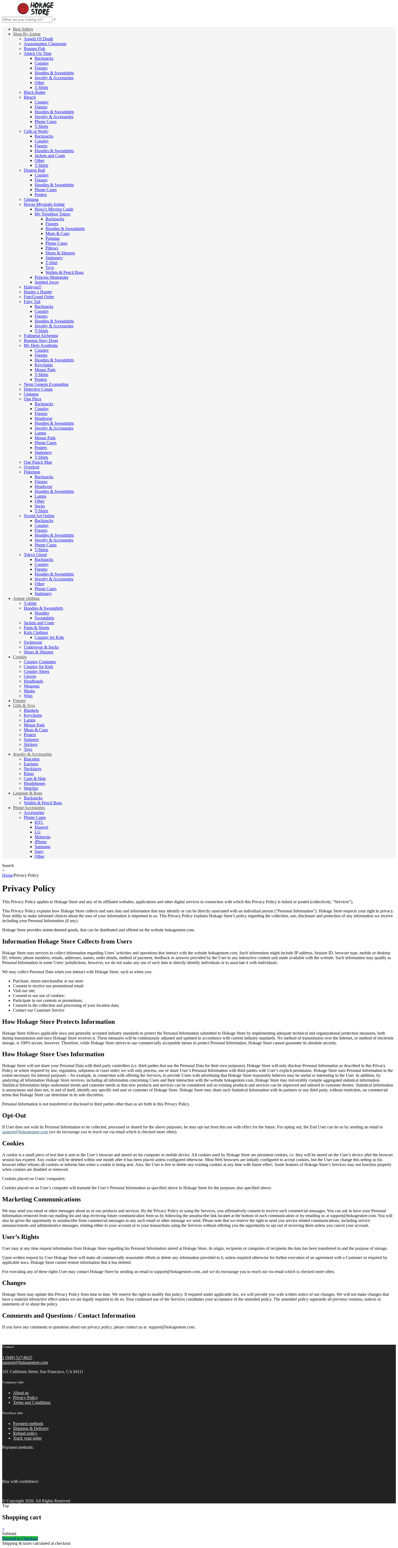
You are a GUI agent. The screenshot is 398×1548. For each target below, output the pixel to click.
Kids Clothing (36, 632)
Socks (40, 506)
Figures (41, 68)
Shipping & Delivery (31, 1428)
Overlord (31, 467)
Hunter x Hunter (38, 292)
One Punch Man (38, 462)
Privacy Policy (25, 1397)
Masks (29, 691)
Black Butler (34, 92)
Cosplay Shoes (36, 671)
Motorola (42, 837)
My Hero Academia (41, 345)
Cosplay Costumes (40, 661)
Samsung (42, 846)
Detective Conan (38, 389)
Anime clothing (26, 598)
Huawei (41, 827)
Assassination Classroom (45, 43)
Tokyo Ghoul (35, 554)
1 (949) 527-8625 (17, 1357)
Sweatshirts (44, 618)
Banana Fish (34, 48)
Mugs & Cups (57, 233)
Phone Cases (46, 121)
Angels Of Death (38, 38)
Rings (29, 773)
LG (38, 832)
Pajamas (52, 238)
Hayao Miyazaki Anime (44, 204)
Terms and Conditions (32, 1402)
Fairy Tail (32, 301)
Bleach (30, 97)
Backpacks (44, 58)
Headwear (43, 418)
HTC (39, 822)
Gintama (31, 199)
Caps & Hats (35, 778)
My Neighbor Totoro (52, 214)
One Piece (32, 399)
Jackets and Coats (50, 155)
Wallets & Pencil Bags (64, 272)
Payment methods (28, 1423)
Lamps (40, 433)
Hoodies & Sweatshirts (54, 73)
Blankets (31, 710)
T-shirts (30, 603)
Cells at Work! (36, 131)
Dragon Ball (34, 170)
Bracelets (32, 759)
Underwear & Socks (41, 647)
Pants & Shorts (36, 627)
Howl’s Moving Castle (54, 209)
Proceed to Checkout (20, 1538)
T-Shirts (41, 87)
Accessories (34, 812)
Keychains (44, 365)
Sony (39, 851)
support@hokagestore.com (25, 1362)
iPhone (41, 841)
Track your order (27, 1438)
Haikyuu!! (32, 287)
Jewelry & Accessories (54, 77)
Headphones (34, 783)
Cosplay (42, 63)
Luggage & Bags (27, 793)
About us (21, 1392)
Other (39, 82)
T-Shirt (51, 262)
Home (7, 875)
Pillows (51, 248)
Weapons (32, 686)
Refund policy (25, 1433)
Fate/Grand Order (39, 296)
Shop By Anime (27, 34)
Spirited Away (47, 282)
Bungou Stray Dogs (41, 340)
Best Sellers (23, 29)
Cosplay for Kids (49, 637)
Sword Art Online (39, 515)
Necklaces (32, 768)
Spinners (31, 739)
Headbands (33, 681)
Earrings (31, 764)
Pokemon (32, 472)
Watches (31, 788)
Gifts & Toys (24, 705)
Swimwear (33, 642)
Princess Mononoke (51, 277)
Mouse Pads (45, 369)
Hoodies (42, 613)
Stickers (30, 744)
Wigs (28, 695)
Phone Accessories (29, 807)
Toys (49, 267)
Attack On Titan (37, 53)
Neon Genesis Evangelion (46, 384)
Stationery (54, 257)
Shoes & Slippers (60, 253)
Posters (41, 194)
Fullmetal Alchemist (41, 335)
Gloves (30, 676)
